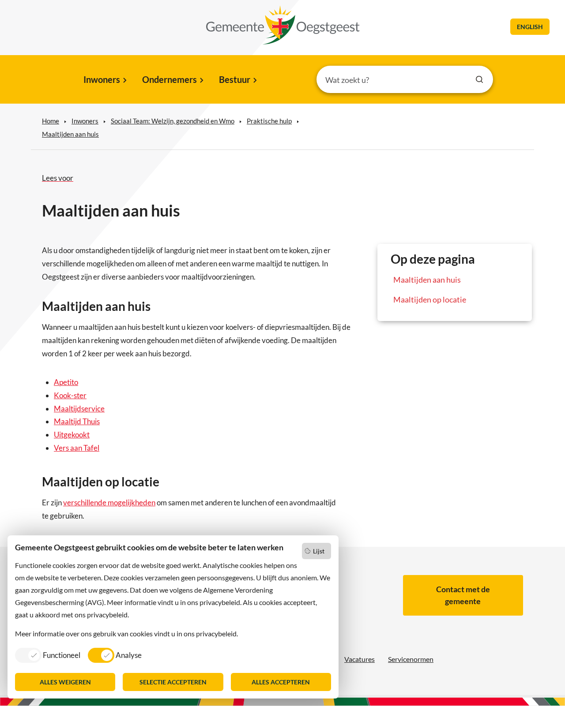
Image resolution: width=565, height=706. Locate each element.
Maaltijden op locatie (429, 299)
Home (50, 121)
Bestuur (234, 79)
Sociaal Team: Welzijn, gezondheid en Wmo (172, 121)
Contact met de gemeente (463, 595)
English (530, 26)
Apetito (66, 382)
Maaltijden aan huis (70, 134)
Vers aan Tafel (76, 447)
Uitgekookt (72, 434)
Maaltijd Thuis (77, 421)
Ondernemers (169, 79)
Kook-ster (70, 395)
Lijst (318, 551)
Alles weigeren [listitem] (65, 682)
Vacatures (359, 659)
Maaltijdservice (79, 408)
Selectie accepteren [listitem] (173, 682)
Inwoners (101, 79)
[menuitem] (104, 80)
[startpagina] (283, 25)
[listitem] (47, 655)
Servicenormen (410, 659)
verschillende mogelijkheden (109, 502)
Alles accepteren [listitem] (281, 682)
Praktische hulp (269, 121)
